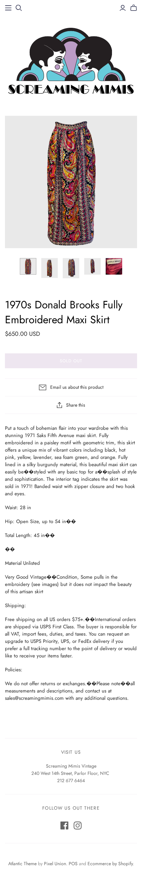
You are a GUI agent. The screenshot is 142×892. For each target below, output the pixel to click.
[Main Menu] (8, 8)
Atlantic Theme (22, 863)
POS (73, 863)
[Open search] (19, 8)
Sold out (71, 361)
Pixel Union (55, 863)
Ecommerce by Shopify (110, 863)
